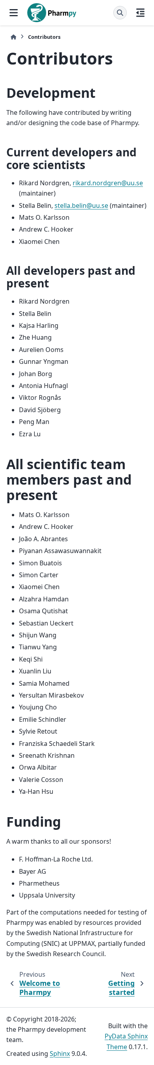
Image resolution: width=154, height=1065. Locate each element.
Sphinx (60, 1053)
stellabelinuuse (81, 205)
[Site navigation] (13, 12)
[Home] (13, 37)
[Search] (120, 12)
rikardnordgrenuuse (108, 183)
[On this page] (140, 12)
